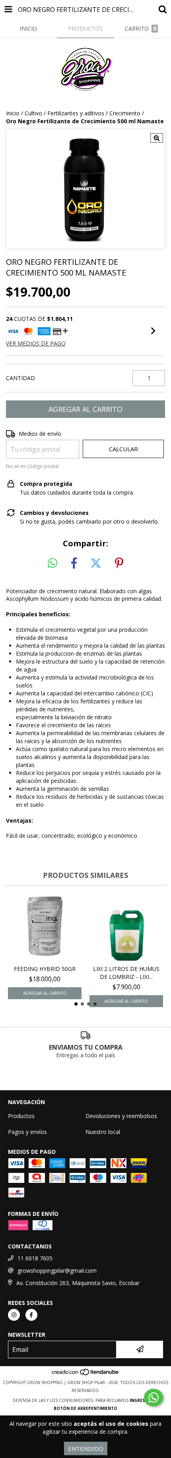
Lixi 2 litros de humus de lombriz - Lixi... (126, 972)
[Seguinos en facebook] (31, 1315)
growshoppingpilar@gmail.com (57, 1270)
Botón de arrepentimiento (85, 1408)
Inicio (12, 113)
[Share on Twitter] (95, 563)
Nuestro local (103, 1132)
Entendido (85, 1448)
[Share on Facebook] (74, 563)
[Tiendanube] (85, 1374)
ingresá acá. (144, 1400)
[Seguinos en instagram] (14, 1315)
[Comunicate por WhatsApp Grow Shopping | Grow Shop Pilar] (153, 1397)
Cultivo (33, 113)
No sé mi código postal (32, 466)
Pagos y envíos (27, 1132)
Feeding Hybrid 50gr (45, 969)
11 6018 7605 (34, 1258)
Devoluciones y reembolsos (121, 1116)
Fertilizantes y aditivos (75, 113)
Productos (21, 1116)
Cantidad (20, 378)
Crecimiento (124, 113)
